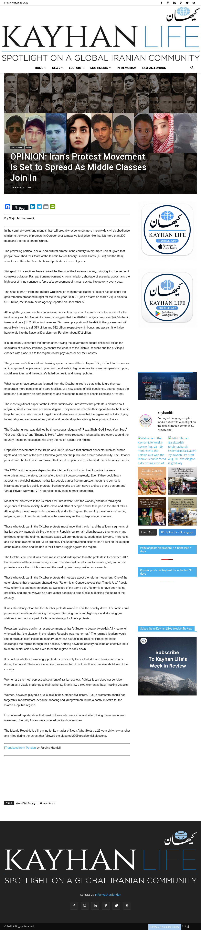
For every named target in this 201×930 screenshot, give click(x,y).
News (56, 68)
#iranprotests (47, 803)
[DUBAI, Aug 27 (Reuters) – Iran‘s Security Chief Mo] (152, 511)
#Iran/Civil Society (26, 803)
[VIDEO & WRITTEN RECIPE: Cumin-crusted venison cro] (152, 481)
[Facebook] (161, 2)
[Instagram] (168, 2)
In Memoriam (126, 68)
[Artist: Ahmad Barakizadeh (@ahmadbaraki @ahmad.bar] (182, 450)
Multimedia (99, 68)
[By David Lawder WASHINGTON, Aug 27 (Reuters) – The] (182, 511)
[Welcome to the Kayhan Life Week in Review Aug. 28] (152, 450)
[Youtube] (194, 2)
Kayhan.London (154, 68)
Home (39, 68)
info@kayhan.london (108, 894)
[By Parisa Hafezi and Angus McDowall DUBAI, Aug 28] (182, 481)
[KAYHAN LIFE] (100, 34)
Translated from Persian (20, 747)
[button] (192, 68)
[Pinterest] (181, 2)
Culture (75, 68)
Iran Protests (17, 147)
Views (28, 147)
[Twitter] (187, 2)
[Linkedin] (174, 2)
